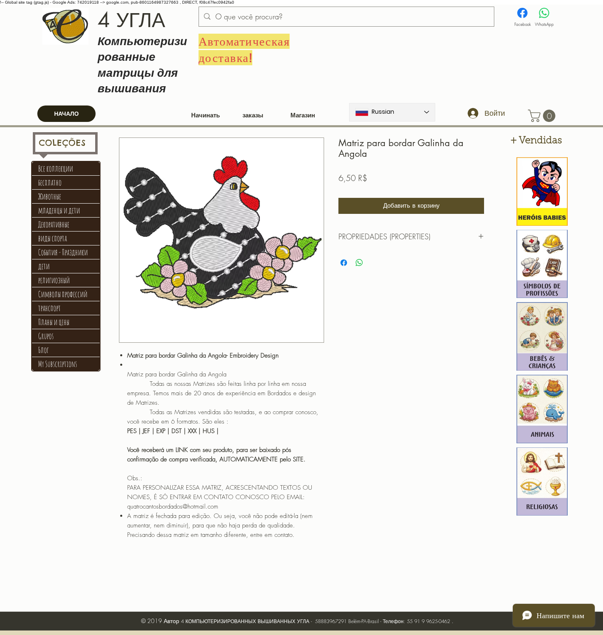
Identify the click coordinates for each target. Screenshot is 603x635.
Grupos (46, 336)
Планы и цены (53, 322)
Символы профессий (62, 294)
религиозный (54, 280)
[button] (543, 116)
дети (44, 266)
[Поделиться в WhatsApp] (359, 263)
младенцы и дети (59, 210)
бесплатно (50, 182)
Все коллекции (55, 168)
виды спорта (52, 238)
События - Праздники (63, 252)
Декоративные (53, 224)
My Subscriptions (57, 364)
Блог (43, 350)
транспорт (49, 308)
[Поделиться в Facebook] (344, 263)
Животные (49, 196)
